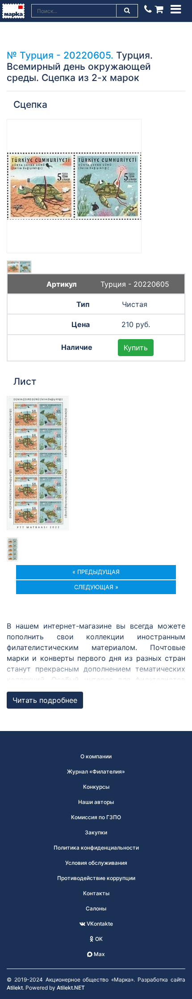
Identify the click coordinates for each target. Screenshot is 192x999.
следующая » (96, 587)
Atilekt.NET (71, 987)
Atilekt (15, 987)
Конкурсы (96, 786)
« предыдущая (96, 571)
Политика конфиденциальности (96, 847)
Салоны (96, 908)
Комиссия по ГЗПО (96, 817)
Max (98, 954)
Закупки (96, 832)
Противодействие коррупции (96, 878)
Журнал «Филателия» (96, 771)
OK (98, 938)
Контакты (96, 893)
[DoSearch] (127, 10)
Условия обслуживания (96, 862)
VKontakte (99, 923)
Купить (136, 347)
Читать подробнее (45, 700)
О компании (96, 756)
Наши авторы (96, 802)
